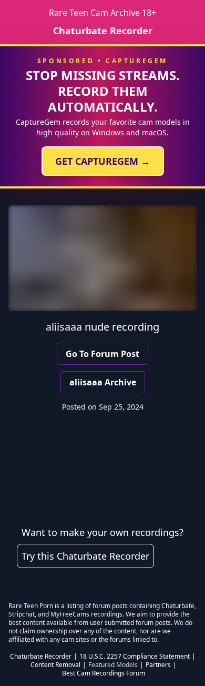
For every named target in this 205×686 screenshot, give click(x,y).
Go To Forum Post (102, 354)
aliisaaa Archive (102, 382)
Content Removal (55, 665)
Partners (158, 665)
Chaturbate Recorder (102, 30)
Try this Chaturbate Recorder (85, 556)
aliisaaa (64, 327)
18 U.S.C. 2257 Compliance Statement (134, 656)
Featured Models (113, 665)
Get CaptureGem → (102, 161)
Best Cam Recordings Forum (103, 673)
